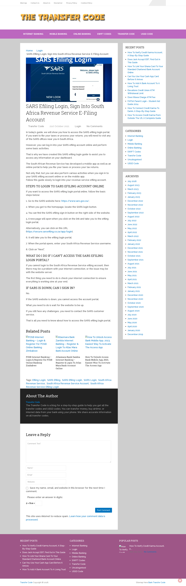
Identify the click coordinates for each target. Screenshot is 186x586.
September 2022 (136, 212)
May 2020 (132, 322)
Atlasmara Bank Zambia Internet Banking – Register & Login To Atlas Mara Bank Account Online (68, 363)
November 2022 (135, 205)
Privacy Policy (71, 3)
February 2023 (134, 193)
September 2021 (135, 260)
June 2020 (132, 318)
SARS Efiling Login (72, 380)
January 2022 (134, 244)
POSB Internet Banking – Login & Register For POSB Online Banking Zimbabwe (39, 361)
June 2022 (132, 224)
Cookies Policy (86, 3)
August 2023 (133, 185)
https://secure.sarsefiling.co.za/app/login (49, 231)
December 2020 (135, 295)
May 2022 (132, 228)
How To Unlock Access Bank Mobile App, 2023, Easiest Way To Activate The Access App (97, 361)
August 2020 (134, 311)
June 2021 (132, 271)
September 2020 (136, 307)
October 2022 (134, 209)
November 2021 (135, 252)
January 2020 (134, 330)
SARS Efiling (53, 380)
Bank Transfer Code (156, 582)
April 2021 (132, 279)
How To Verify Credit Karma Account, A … (146, 547)
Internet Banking (33, 34)
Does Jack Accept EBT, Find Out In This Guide (43, 552)
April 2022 (132, 232)
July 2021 (132, 267)
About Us (46, 3)
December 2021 (135, 248)
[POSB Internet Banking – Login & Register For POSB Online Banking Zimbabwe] (39, 344)
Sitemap (23, 3)
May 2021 (132, 275)
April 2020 (132, 326)
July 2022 (132, 220)
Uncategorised (135, 159)
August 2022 (133, 216)
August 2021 (133, 263)
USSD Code (147, 34)
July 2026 (132, 181)
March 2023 (133, 189)
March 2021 (133, 283)
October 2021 (134, 256)
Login (78, 126)
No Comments (94, 126)
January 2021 (134, 291)
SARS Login (90, 380)
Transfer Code (126, 34)
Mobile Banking (58, 34)
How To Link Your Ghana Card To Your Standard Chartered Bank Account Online (145, 69)
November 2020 (135, 299)
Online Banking (82, 34)
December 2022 (135, 201)
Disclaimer (58, 3)
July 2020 (132, 315)
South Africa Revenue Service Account (68, 383)
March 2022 (133, 236)
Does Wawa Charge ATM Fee (141, 97)
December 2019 (135, 334)
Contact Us (35, 3)
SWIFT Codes (104, 34)
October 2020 (134, 303)
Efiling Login (39, 380)
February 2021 (134, 287)
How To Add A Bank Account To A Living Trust (44, 569)
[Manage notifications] (180, 580)
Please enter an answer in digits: (45, 497)
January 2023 (134, 197)
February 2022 (134, 240)
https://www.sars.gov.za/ (75, 201)
